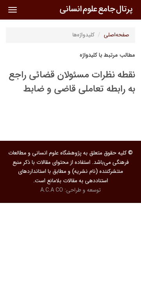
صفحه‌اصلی (116, 34)
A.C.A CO (51, 190)
